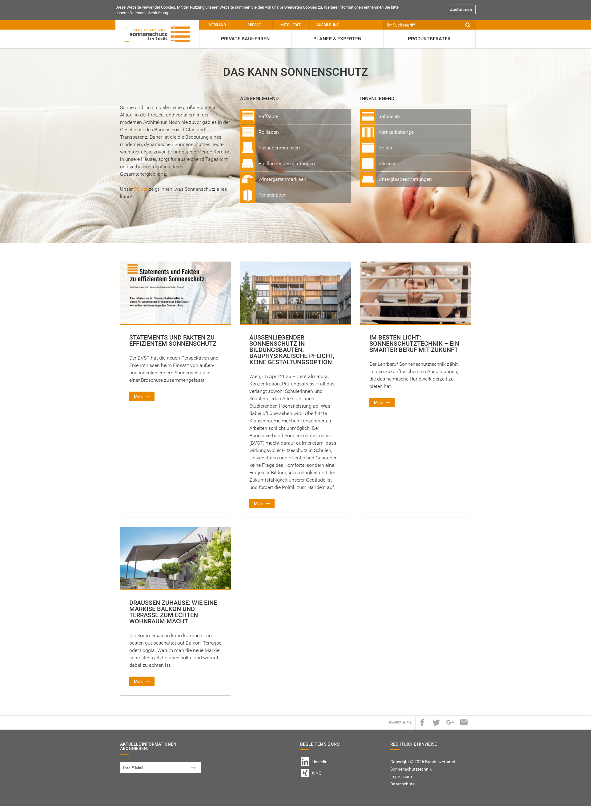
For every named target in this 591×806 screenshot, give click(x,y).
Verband (217, 25)
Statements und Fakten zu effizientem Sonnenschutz (172, 340)
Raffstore (268, 116)
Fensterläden (273, 195)
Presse (254, 25)
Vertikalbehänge (396, 132)
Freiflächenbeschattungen (287, 163)
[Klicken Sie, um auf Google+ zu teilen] (450, 722)
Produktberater (429, 39)
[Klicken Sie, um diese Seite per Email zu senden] (464, 722)
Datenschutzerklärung (149, 12)
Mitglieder (290, 25)
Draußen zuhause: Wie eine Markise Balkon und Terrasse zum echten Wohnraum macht (173, 612)
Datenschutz (402, 783)
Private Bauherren (245, 39)
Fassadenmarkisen (279, 148)
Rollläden (269, 132)
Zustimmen (461, 9)
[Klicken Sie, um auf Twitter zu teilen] (436, 722)
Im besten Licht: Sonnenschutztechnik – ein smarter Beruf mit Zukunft (414, 343)
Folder (140, 189)
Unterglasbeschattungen (405, 179)
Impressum (401, 776)
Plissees (387, 163)
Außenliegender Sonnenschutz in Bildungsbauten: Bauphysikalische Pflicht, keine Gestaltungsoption (291, 350)
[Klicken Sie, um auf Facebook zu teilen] (422, 722)
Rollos (385, 148)
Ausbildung (327, 25)
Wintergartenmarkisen (282, 179)
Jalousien (389, 116)
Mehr (138, 396)
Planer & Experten (337, 39)
